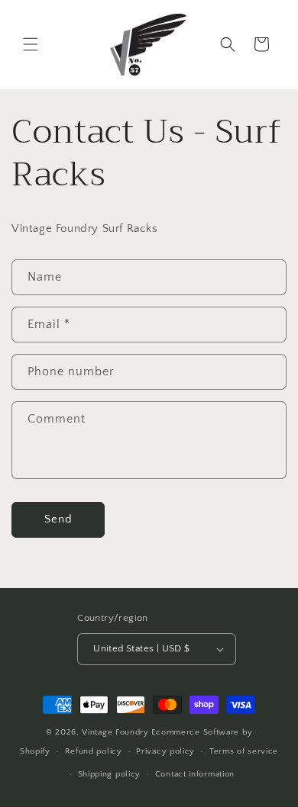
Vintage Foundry (115, 732)
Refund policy (93, 751)
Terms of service (243, 751)
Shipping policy (109, 774)
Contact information (195, 774)
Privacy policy (165, 751)
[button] (30, 44)
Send (58, 519)
